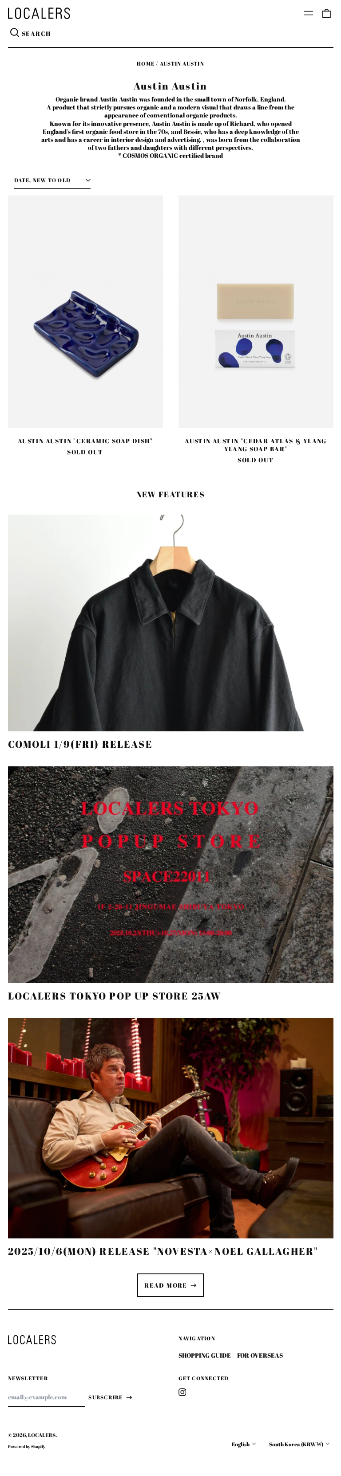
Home (146, 63)
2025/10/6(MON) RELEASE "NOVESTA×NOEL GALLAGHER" (163, 1251)
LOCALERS (42, 1435)
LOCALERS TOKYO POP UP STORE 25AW (115, 995)
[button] (326, 13)
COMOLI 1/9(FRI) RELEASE (80, 744)
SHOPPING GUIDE (204, 1355)
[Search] (15, 34)
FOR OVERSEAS (260, 1355)
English (241, 1444)
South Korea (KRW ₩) (296, 1444)
